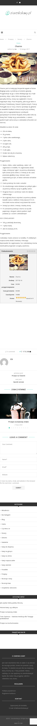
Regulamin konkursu (9, 693)
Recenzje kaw (6, 583)
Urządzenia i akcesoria (9, 588)
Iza (15, 49)
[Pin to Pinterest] (28, 352)
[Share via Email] (30, 352)
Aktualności (5, 510)
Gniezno (4, 538)
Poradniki (5, 570)
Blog (3, 519)
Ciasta (4, 524)
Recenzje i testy (7, 579)
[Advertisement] (19, 21)
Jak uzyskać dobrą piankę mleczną (11, 603)
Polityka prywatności (9, 691)
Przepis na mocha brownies (9, 623)
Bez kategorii (6, 515)
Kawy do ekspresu (8, 547)
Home (2, 39)
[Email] (19, 2)
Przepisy (11, 39)
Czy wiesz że (6, 529)
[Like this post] (21, 352)
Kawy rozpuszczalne (8, 560)
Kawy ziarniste (6, 565)
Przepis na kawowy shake (18, 422)
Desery (20, 39)
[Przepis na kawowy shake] (18, 406)
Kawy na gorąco (7, 551)
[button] (1, 411)
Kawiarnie (5, 542)
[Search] (35, 32)
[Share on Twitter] (26, 352)
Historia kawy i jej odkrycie (9, 607)
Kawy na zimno (7, 556)
